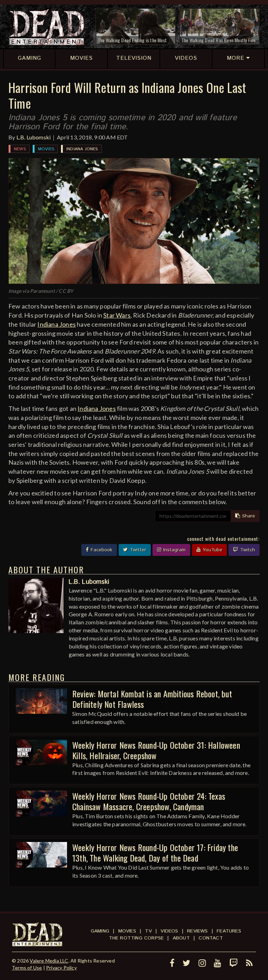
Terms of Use (27, 968)
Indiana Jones (82, 149)
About (181, 938)
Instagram (174, 549)
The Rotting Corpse (136, 938)
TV (148, 931)
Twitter (137, 549)
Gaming (100, 931)
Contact (211, 938)
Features (229, 931)
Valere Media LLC (49, 961)
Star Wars (117, 315)
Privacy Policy (61, 968)
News (20, 149)
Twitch (246, 549)
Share (247, 516)
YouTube (211, 549)
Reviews (197, 931)
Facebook (100, 549)
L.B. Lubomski (33, 137)
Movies (46, 149)
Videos (169, 931)
